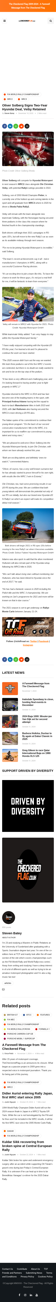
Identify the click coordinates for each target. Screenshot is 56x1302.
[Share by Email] (27, 126)
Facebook (44, 641)
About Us (35, 1269)
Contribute (22, 1269)
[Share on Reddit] (21, 126)
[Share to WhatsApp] (15, 126)
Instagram (28, 645)
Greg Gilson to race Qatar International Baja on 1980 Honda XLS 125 (36, 753)
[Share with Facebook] (4, 126)
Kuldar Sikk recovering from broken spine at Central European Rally (27, 1146)
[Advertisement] (28, 58)
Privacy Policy (27, 1276)
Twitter (33, 641)
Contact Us (7, 1269)
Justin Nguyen (10, 1102)
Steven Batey (9, 113)
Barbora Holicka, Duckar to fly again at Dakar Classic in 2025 (37, 736)
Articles (7, 983)
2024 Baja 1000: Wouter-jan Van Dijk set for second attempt (37, 719)
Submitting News (34, 1273)
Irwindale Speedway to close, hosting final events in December (38, 702)
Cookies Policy (45, 1276)
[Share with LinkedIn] (10, 126)
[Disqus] (28, 1223)
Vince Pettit (8, 1054)
